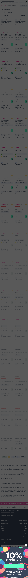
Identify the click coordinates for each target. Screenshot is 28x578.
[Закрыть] (14, 273)
